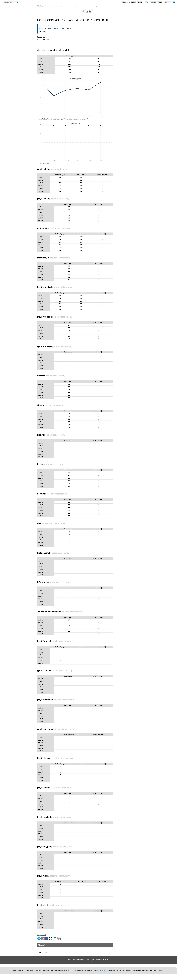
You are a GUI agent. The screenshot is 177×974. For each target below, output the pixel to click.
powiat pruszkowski (53, 28)
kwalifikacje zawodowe (62, 6)
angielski (138, 6)
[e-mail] (43, 940)
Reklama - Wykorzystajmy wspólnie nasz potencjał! (76, 959)
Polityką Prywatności (102, 970)
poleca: (44, 6)
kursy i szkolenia (75, 6)
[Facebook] (46, 940)
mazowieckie (42, 28)
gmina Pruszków (66, 28)
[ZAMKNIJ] (161, 970)
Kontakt (88, 959)
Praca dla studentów (102, 959)
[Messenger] (39, 940)
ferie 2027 (103, 6)
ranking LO (95, 6)
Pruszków (51, 26)
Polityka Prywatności (88, 961)
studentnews (123, 6)
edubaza (51, 6)
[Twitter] (50, 939)
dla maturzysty (113, 6)
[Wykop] (59, 940)
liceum (43, 31)
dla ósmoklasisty (86, 6)
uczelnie (131, 6)
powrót (41, 944)
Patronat (93, 959)
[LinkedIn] (54, 940)
